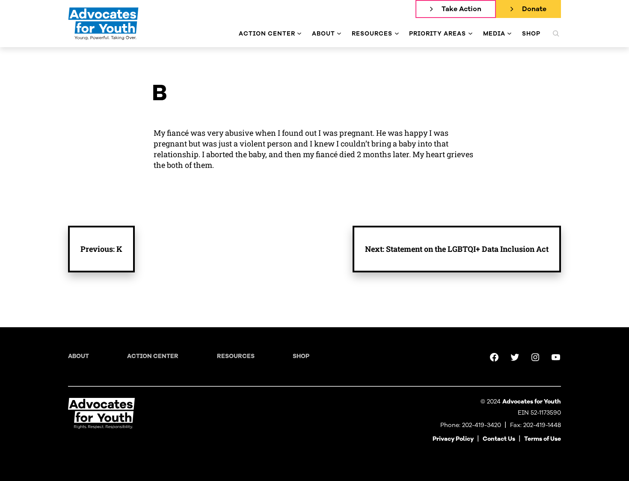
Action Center (152, 356)
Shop (301, 356)
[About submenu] (339, 33)
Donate (534, 9)
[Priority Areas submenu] (470, 33)
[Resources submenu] (397, 33)
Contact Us (499, 439)
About (78, 356)
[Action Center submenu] (299, 33)
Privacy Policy (453, 439)
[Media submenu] (509, 33)
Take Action (461, 9)
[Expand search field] (556, 33)
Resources (236, 356)
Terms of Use (542, 439)
